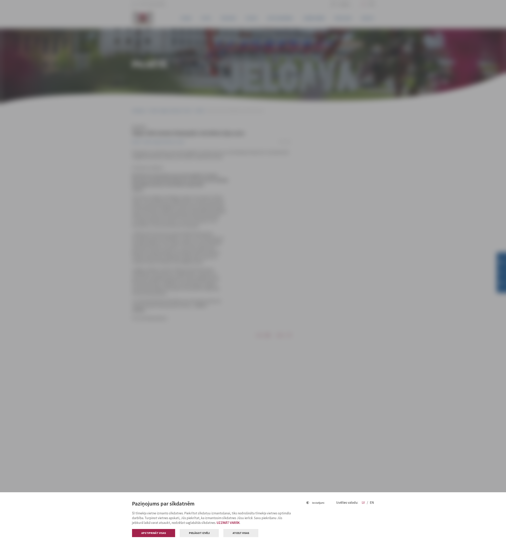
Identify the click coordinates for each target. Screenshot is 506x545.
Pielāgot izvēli (199, 533)
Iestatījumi (318, 503)
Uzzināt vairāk (228, 523)
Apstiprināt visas (153, 533)
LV (363, 502)
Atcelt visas (241, 533)
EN (372, 502)
